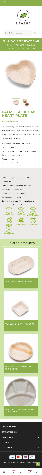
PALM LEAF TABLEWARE (25, 45)
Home (9, 45)
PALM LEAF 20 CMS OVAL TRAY (18, 281)
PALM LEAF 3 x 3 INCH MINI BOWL (19, 324)
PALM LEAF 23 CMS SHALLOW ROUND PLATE (18, 367)
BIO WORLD (18, 462)
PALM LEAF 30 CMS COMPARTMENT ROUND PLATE (20, 410)
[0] (12, 471)
